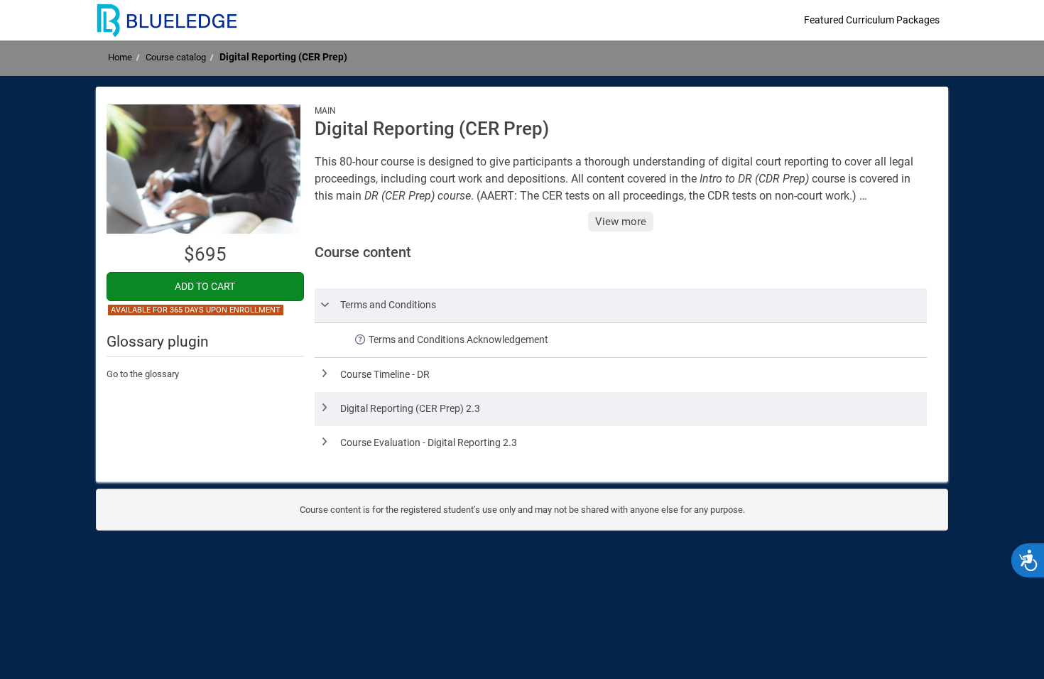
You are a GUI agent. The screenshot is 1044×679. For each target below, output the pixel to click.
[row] (621, 305)
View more (620, 221)
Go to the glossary (143, 374)
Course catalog (176, 57)
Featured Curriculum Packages (872, 20)
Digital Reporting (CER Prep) (283, 57)
